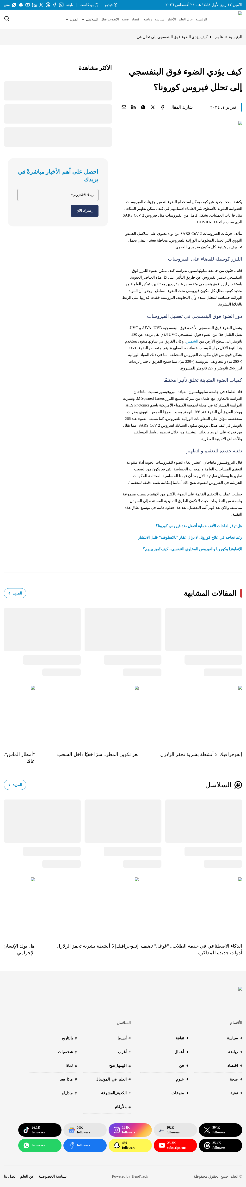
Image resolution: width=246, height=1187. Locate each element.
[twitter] (152, 107)
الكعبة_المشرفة (116, 1093)
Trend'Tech (139, 1176)
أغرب (124, 1052)
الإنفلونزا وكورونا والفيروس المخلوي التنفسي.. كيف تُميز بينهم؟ (192, 549)
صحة (125, 19)
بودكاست (87, 5)
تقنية (234, 1093)
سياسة (159, 19)
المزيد (17, 593)
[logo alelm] (228, 19)
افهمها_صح (120, 1065)
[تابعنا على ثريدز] (47, 4)
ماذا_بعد (68, 1079)
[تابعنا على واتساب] (14, 4)
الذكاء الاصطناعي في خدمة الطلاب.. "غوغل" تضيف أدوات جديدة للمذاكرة (191, 949)
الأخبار (171, 19)
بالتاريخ (69, 1038)
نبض (7, 4)
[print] (162, 107)
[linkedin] (133, 107)
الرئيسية (201, 19)
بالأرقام (123, 1107)
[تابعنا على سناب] (20, 4)
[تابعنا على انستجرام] (61, 4)
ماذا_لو (69, 1093)
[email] (124, 107)
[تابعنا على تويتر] (41, 4)
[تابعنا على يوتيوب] (27, 4)
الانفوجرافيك (110, 19)
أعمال (179, 1052)
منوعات (178, 1093)
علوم (219, 37)
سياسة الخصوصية (52, 1176)
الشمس (192, 341)
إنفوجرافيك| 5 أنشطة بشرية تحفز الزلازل (201, 754)
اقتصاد (136, 19)
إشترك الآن (84, 210)
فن (181, 1065)
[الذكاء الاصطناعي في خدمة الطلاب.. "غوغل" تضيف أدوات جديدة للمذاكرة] (190, 906)
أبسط (124, 1038)
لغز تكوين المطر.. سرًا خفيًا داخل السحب (97, 754)
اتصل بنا (10, 1176)
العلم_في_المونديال (113, 1079)
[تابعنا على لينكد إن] (34, 4)
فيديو (109, 5)
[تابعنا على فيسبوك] (54, 4)
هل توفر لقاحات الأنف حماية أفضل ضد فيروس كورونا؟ (199, 526)
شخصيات (67, 1052)
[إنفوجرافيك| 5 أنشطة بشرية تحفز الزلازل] (190, 715)
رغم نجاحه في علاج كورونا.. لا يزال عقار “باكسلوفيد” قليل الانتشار (190, 537)
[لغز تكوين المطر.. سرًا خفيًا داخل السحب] (86, 715)
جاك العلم (186, 19)
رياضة (147, 19)
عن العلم (27, 1176)
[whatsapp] (143, 107)
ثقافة (180, 1038)
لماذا (71, 1065)
